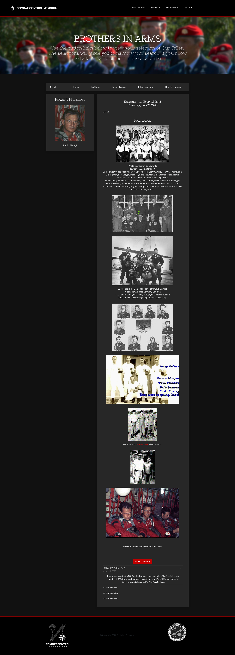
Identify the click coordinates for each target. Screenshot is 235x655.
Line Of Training (173, 87)
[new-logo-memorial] (34, 6)
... (181, 569)
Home (76, 87)
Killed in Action (145, 87)
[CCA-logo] (177, 624)
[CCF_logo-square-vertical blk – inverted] (58, 624)
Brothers (95, 87)
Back (53, 86)
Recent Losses (119, 87)
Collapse (161, 582)
